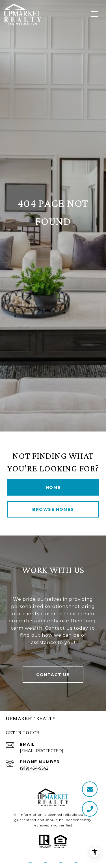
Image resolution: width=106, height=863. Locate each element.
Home (53, 487)
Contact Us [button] (53, 674)
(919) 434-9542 (34, 768)
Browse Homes (53, 509)
